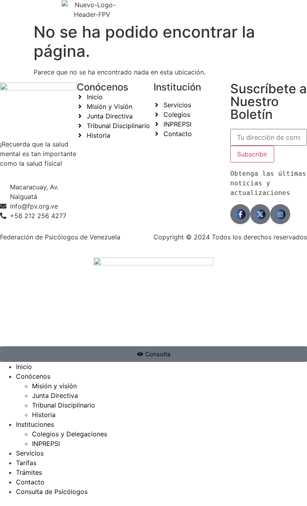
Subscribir (252, 154)
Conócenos (33, 376)
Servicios (30, 453)
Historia (44, 415)
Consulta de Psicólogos (52, 492)
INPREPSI (46, 444)
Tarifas (26, 463)
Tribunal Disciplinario (63, 405)
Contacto (30, 482)
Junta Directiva (55, 396)
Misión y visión (54, 386)
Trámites (29, 472)
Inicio (24, 367)
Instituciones (35, 424)
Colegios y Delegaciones (69, 434)
